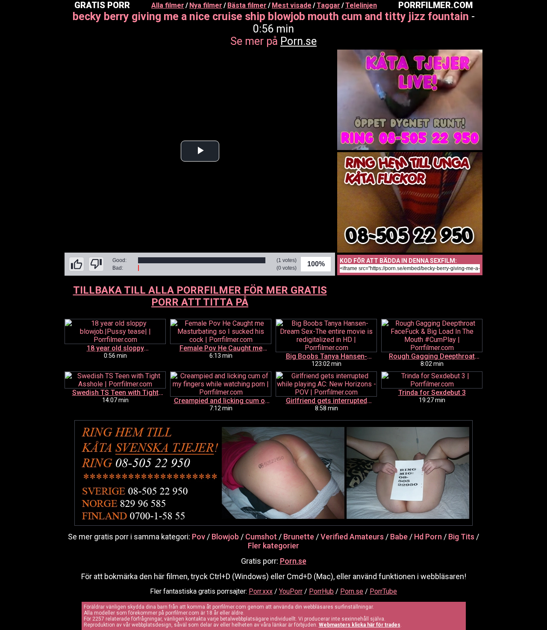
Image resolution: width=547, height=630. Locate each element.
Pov (198, 536)
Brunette (298, 536)
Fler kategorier (273, 545)
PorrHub (321, 591)
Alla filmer (167, 5)
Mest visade (292, 5)
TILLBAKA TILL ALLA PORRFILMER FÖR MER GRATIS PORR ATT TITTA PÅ (200, 296)
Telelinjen (361, 5)
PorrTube (383, 591)
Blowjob (225, 536)
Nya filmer (205, 5)
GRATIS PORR (102, 5)
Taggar (328, 5)
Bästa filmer (247, 5)
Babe (399, 536)
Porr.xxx (261, 591)
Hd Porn (428, 536)
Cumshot (261, 536)
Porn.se (298, 41)
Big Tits (461, 536)
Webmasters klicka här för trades (359, 625)
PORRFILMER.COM (435, 5)
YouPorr (291, 591)
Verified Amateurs (352, 536)
